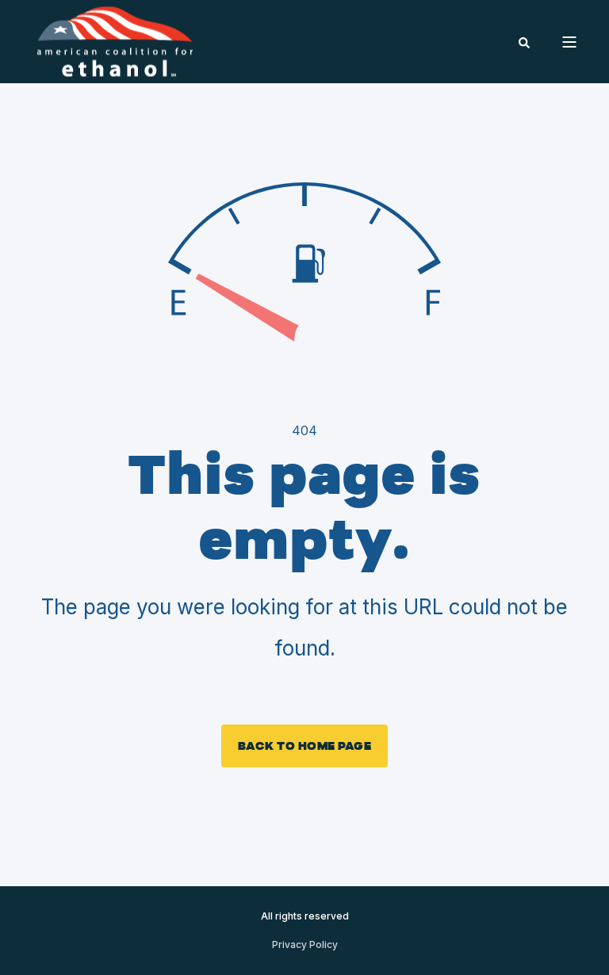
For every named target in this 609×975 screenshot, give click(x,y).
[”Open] (569, 42)
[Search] (524, 41)
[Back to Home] (115, 40)
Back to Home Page (305, 745)
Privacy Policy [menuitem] (305, 944)
